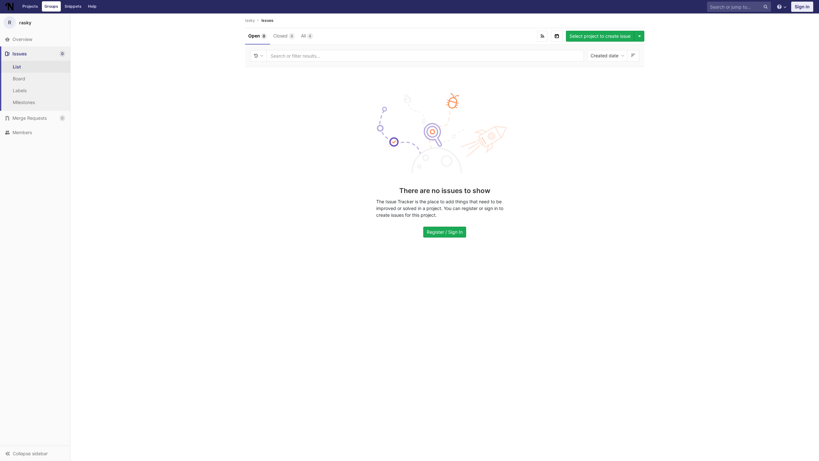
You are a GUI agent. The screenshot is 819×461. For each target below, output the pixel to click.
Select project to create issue (600, 36)
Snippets (73, 6)
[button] (35, 453)
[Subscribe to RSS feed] (542, 36)
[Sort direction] (633, 55)
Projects (30, 6)
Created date (605, 55)
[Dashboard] (10, 7)
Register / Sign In (445, 232)
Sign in (802, 6)
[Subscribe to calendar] (557, 36)
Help (92, 6)
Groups (51, 6)
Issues (267, 20)
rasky (250, 20)
